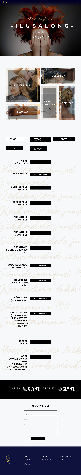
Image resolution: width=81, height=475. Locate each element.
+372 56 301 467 (27, 464)
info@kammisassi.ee (28, 463)
